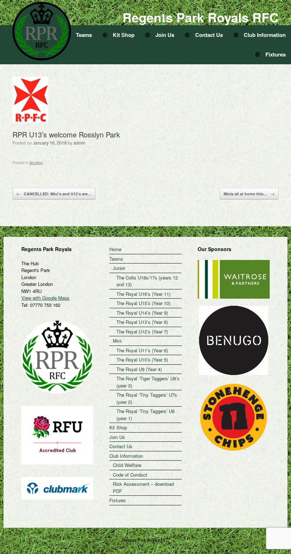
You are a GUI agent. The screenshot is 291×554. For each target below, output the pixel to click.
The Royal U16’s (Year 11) (143, 293)
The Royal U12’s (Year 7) (142, 331)
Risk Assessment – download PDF (143, 487)
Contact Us (209, 35)
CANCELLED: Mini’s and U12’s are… (54, 193)
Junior (119, 268)
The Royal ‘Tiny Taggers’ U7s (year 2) (146, 398)
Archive (36, 162)
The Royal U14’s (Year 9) (142, 312)
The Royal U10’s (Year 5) (142, 359)
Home (115, 249)
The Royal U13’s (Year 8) (142, 322)
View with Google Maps (45, 297)
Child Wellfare (127, 465)
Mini (117, 340)
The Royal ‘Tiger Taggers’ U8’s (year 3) (148, 382)
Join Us (164, 35)
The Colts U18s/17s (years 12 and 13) (147, 281)
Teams (84, 35)
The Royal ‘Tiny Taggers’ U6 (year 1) (145, 415)
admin (79, 143)
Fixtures (275, 54)
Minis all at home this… (249, 193)
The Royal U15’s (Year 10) (143, 303)
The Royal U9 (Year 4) (139, 369)
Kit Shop (123, 35)
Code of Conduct (130, 474)
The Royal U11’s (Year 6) (142, 350)
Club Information (265, 35)
